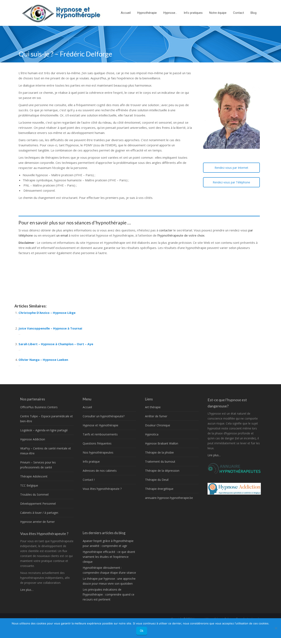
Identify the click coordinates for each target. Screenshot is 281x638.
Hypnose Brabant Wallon (161, 443)
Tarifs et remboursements (100, 434)
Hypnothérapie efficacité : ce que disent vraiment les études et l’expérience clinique (109, 557)
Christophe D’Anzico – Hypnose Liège (47, 313)
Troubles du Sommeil (34, 494)
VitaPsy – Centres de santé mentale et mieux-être (45, 450)
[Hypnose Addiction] (234, 493)
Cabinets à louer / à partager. (39, 513)
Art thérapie (153, 407)
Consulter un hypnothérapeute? (103, 416)
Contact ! (89, 480)
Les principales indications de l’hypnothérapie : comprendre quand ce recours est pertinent (108, 594)
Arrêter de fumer (156, 416)
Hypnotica (151, 434)
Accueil (87, 407)
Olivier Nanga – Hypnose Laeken (43, 360)
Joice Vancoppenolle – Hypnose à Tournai (50, 328)
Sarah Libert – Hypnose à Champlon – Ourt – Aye (56, 344)
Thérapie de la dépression (162, 471)
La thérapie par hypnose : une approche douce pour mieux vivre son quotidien (109, 581)
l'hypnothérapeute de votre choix (180, 235)
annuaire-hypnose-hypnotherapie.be (169, 498)
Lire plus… (27, 590)
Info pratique (91, 461)
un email (62, 235)
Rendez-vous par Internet (231, 168)
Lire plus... (214, 455)
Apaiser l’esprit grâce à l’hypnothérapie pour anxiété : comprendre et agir (108, 543)
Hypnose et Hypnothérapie (100, 425)
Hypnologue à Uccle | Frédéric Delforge (55, 281)
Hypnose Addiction (32, 439)
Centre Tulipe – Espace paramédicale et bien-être (46, 418)
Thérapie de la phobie (159, 452)
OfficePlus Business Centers (39, 407)
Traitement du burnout (160, 461)
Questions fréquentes (97, 443)
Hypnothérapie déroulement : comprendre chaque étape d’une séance (109, 570)
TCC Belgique (29, 485)
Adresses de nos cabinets (100, 471)
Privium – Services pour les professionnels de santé (38, 464)
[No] (276, 628)
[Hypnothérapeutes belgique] (234, 473)
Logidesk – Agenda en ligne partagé (44, 430)
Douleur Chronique (157, 425)
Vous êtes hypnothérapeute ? (102, 489)
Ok (141, 630)
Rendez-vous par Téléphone (231, 182)
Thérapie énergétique (159, 489)
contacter (166, 230)
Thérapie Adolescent (34, 476)
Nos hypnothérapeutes (98, 452)
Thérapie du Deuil (156, 480)
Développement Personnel (38, 503)
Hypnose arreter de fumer (37, 522)
